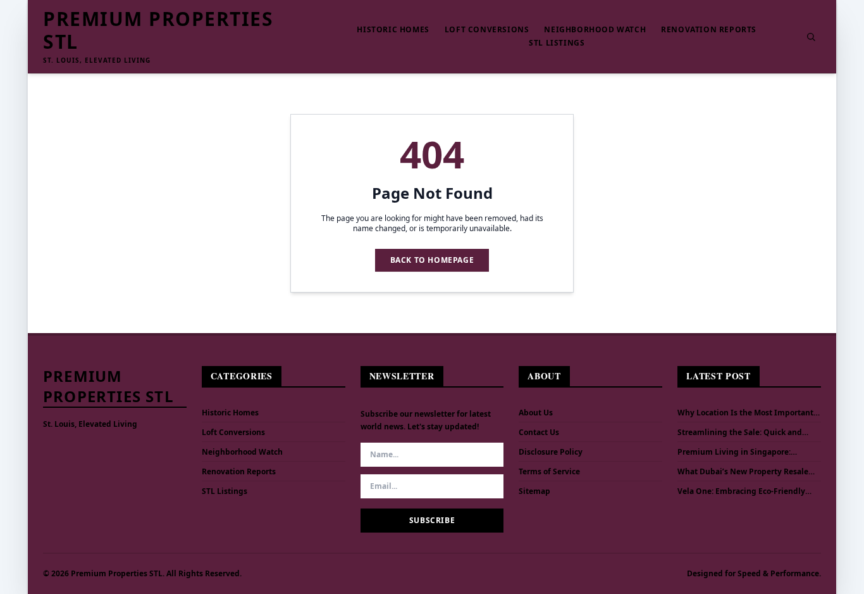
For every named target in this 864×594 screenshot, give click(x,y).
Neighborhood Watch (595, 30)
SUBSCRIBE (432, 520)
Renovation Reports (708, 30)
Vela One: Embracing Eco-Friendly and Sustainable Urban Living (741, 491)
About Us (536, 412)
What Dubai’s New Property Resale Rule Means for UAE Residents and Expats (742, 472)
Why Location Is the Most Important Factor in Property (745, 413)
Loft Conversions (487, 30)
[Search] (811, 37)
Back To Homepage (432, 260)
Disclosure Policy (551, 451)
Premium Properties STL (158, 30)
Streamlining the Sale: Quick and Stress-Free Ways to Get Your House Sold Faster (743, 432)
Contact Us (539, 432)
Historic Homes (393, 30)
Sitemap (534, 491)
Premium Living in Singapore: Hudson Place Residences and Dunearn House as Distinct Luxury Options (741, 452)
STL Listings (556, 43)
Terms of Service (549, 471)
